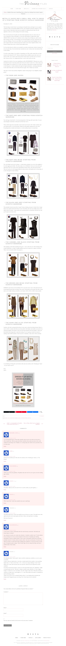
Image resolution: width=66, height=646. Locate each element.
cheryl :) (12, 481)
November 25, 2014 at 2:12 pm (9, 471)
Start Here (23, 637)
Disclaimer (38, 637)
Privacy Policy (54, 53)
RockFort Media (47, 640)
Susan (11, 494)
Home (5, 12)
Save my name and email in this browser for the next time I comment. (18, 620)
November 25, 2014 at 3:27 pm (9, 499)
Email (5, 613)
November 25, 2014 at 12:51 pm (10, 438)
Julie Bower (13, 466)
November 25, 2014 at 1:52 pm (9, 456)
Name (5, 607)
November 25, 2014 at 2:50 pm (9, 486)
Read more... (54, 29)
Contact (31, 637)
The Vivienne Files (26, 640)
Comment (6, 591)
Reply (5, 446)
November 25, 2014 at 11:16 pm (10, 530)
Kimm (11, 451)
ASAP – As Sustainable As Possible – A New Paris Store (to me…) (15, 424)
